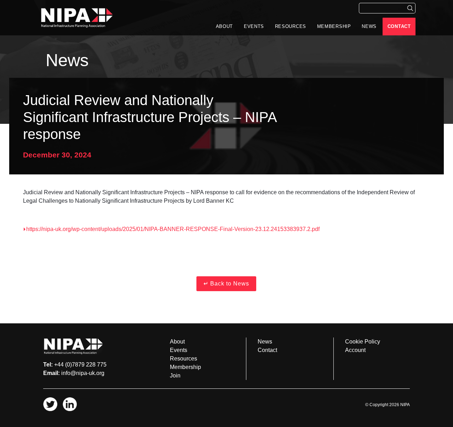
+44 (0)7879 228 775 (80, 365)
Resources (290, 26)
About (224, 26)
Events (254, 26)
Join (175, 376)
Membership (334, 26)
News (369, 26)
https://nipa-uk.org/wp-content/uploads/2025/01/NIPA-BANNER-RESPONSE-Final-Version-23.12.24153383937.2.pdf (173, 229)
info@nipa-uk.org (82, 373)
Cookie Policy (362, 342)
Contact (399, 26)
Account (355, 350)
